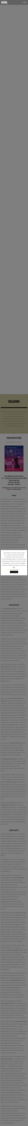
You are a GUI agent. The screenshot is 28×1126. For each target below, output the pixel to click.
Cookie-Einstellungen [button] (14, 569)
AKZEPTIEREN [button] (14, 571)
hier (14, 567)
